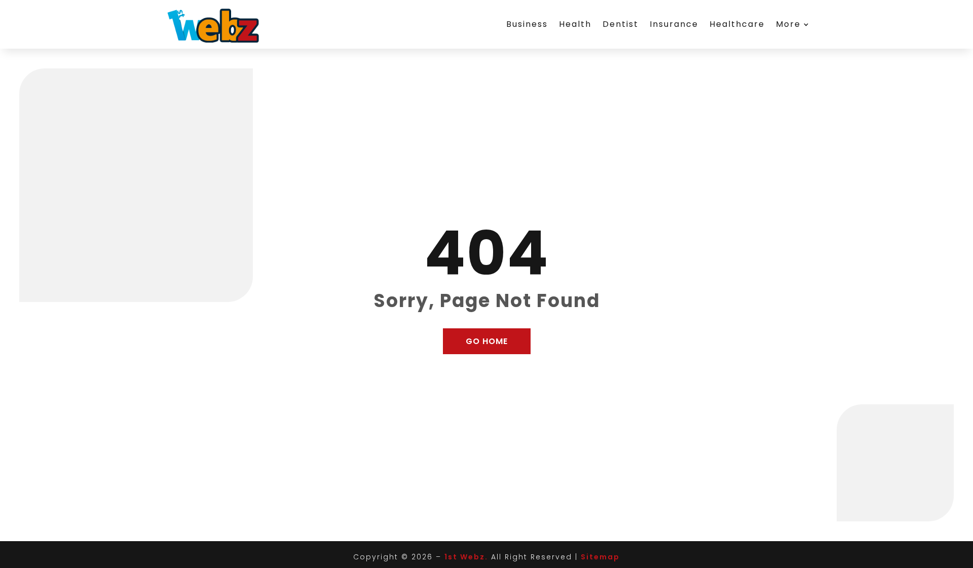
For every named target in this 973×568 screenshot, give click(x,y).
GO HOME (487, 341)
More (788, 24)
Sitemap (600, 557)
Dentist (621, 24)
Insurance (674, 24)
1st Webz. (466, 557)
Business (527, 24)
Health (575, 24)
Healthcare (737, 24)
